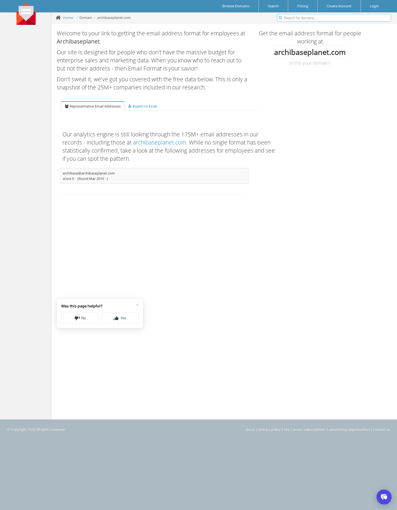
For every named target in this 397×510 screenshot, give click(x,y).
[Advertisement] (27, 111)
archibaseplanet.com (159, 142)
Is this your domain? (310, 63)
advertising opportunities (349, 429)
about (250, 429)
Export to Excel (144, 106)
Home (68, 17)
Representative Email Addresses (95, 106)
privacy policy (270, 429)
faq (286, 429)
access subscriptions (309, 429)
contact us (381, 429)
